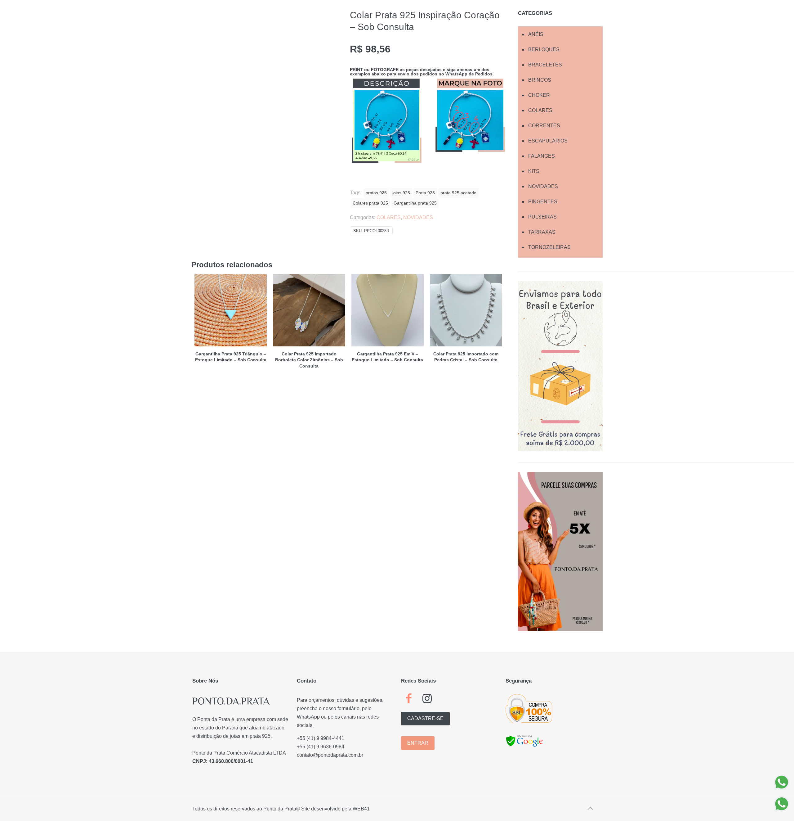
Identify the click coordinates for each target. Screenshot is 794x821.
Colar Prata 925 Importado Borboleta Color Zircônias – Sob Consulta (309, 359)
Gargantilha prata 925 (415, 203)
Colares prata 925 (370, 203)
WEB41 (361, 808)
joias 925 (401, 192)
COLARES (389, 217)
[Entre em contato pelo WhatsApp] (781, 782)
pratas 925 (376, 192)
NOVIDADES (418, 217)
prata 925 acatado (458, 192)
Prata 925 (425, 192)
